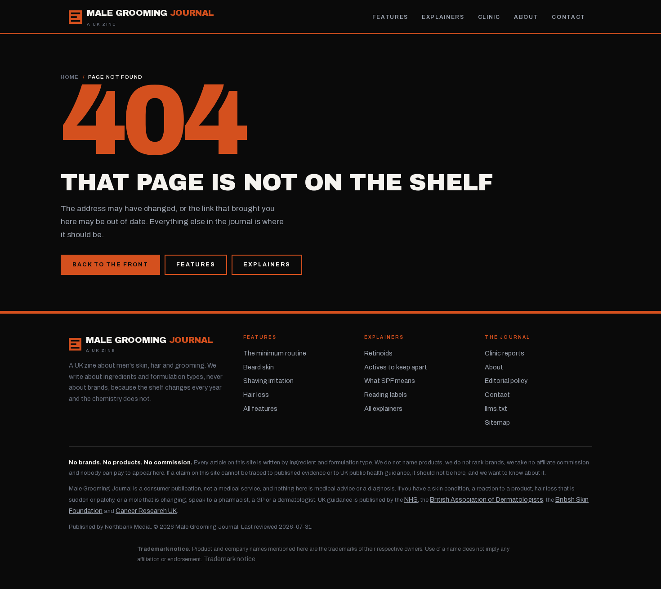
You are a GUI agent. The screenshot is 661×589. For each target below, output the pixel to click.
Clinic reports (504, 353)
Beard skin (258, 367)
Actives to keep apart (395, 367)
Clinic (489, 17)
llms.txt (496, 408)
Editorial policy (506, 380)
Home (70, 77)
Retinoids (378, 353)
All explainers (383, 408)
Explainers (443, 17)
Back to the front (110, 264)
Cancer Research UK (146, 510)
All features (260, 408)
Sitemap (497, 422)
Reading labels (385, 394)
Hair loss (256, 394)
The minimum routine (274, 353)
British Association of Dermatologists (486, 499)
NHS (411, 499)
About (526, 17)
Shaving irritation (268, 380)
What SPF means (389, 380)
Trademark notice (229, 558)
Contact (568, 17)
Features (390, 17)
